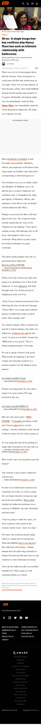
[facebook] (21, 617)
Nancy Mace (7, 105)
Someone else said (20, 333)
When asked (28, 500)
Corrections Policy (29, 627)
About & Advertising (10, 627)
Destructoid (20, 679)
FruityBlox (20, 698)
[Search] (23, 3)
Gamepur (20, 663)
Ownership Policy (9, 630)
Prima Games (21, 669)
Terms (4, 633)
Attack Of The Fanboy (20, 666)
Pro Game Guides (20, 657)
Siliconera (20, 673)
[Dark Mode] (28, 3)
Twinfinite (20, 660)
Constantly (17, 421)
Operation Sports (20, 688)
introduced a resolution (17, 158)
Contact (5, 640)
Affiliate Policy (27, 636)
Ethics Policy (26, 633)
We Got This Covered (20, 676)
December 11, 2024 (9, 270)
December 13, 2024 (20, 452)
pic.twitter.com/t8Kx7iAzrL (14, 378)
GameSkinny (20, 685)
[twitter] (15, 617)
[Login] (37, 3)
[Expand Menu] (32, 3)
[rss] (4, 617)
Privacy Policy (8, 636)
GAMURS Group (34, 710)
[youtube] (26, 617)
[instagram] (9, 617)
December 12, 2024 (25, 381)
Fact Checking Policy (29, 630)
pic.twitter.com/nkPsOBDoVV (15, 406)
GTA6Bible (20, 704)
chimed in (22, 286)
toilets (15, 425)
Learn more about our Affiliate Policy (12, 589)
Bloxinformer (20, 701)
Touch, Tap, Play (20, 695)
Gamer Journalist (20, 682)
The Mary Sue (20, 692)
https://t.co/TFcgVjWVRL (13, 265)
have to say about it (27, 542)
